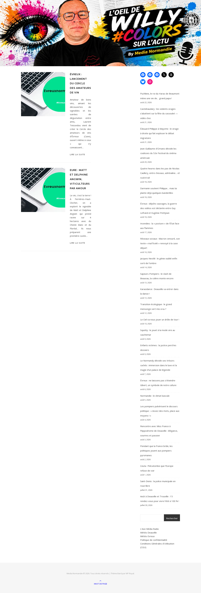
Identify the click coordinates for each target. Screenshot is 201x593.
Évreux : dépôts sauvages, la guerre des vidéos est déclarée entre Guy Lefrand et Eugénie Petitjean (158, 208)
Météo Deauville (148, 532)
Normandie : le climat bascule (155, 395)
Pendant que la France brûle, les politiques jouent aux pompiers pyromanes (156, 451)
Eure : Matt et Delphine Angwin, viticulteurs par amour (80, 179)
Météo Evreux (147, 536)
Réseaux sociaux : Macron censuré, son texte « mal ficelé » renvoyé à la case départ (160, 243)
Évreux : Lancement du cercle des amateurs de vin (80, 83)
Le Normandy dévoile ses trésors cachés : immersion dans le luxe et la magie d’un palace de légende (158, 365)
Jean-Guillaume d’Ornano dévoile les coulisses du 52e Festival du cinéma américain (158, 153)
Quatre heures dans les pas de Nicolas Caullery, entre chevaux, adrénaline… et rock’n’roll (160, 173)
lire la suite (77, 154)
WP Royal (130, 573)
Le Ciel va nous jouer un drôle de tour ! (159, 319)
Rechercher (172, 518)
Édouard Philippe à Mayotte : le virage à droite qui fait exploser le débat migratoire (159, 133)
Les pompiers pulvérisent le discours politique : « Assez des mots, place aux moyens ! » (159, 411)
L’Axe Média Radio (149, 528)
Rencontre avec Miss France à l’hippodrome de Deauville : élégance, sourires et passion (159, 431)
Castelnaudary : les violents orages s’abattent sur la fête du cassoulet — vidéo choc (159, 113)
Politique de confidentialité (153, 539)
